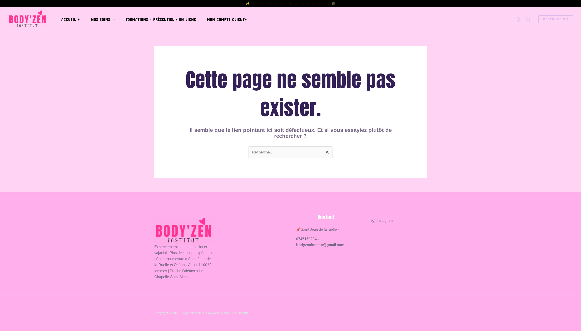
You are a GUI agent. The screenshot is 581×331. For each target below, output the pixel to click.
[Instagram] (518, 19)
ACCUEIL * (70, 19)
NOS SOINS (100, 19)
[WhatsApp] (528, 19)
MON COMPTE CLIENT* (227, 19)
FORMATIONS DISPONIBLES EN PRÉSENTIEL (291, 3)
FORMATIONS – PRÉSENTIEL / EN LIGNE (161, 19)
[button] (112, 19)
